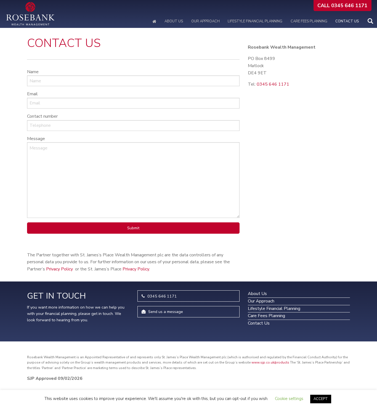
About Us (173, 21)
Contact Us (347, 21)
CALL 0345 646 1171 (342, 5)
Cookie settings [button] (289, 398)
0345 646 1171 (273, 84)
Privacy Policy (59, 269)
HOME (154, 21)
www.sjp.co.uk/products (270, 362)
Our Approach (205, 21)
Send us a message (165, 311)
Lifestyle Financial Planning (255, 21)
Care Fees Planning (309, 21)
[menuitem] (4, 13)
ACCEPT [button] (321, 398)
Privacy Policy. (136, 269)
